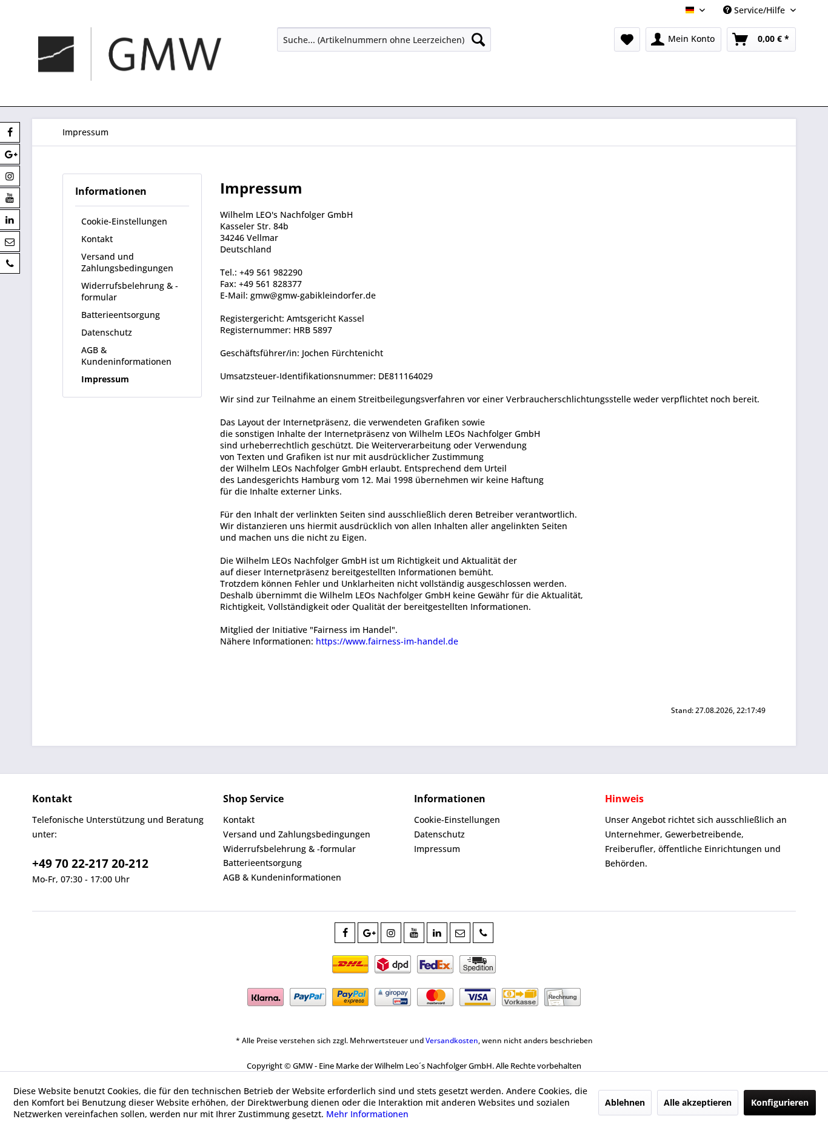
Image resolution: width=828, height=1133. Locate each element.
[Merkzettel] (627, 39)
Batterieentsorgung (120, 314)
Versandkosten (452, 1040)
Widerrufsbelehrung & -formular (129, 291)
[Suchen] (478, 39)
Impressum (105, 379)
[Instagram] (391, 932)
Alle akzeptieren (698, 1102)
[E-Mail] (460, 932)
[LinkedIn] (437, 932)
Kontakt (97, 239)
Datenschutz (106, 332)
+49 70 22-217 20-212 (90, 863)
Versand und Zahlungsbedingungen (127, 262)
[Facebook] (345, 932)
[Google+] (368, 932)
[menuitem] (384, 39)
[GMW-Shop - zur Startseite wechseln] (129, 63)
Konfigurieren (780, 1102)
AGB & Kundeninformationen (126, 355)
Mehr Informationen (367, 1114)
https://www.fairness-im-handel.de (387, 641)
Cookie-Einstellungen (124, 221)
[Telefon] (483, 932)
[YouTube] (414, 932)
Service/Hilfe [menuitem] (759, 10)
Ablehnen (625, 1102)
